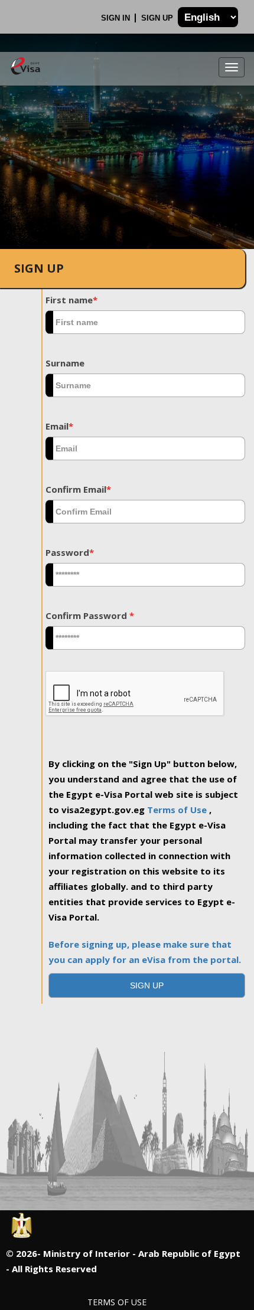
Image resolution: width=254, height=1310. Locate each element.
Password (69, 552)
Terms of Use (178, 810)
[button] (146, 985)
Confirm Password (89, 615)
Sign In (116, 18)
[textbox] (145, 322)
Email (59, 426)
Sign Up (158, 18)
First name (71, 300)
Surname (64, 363)
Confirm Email (78, 489)
